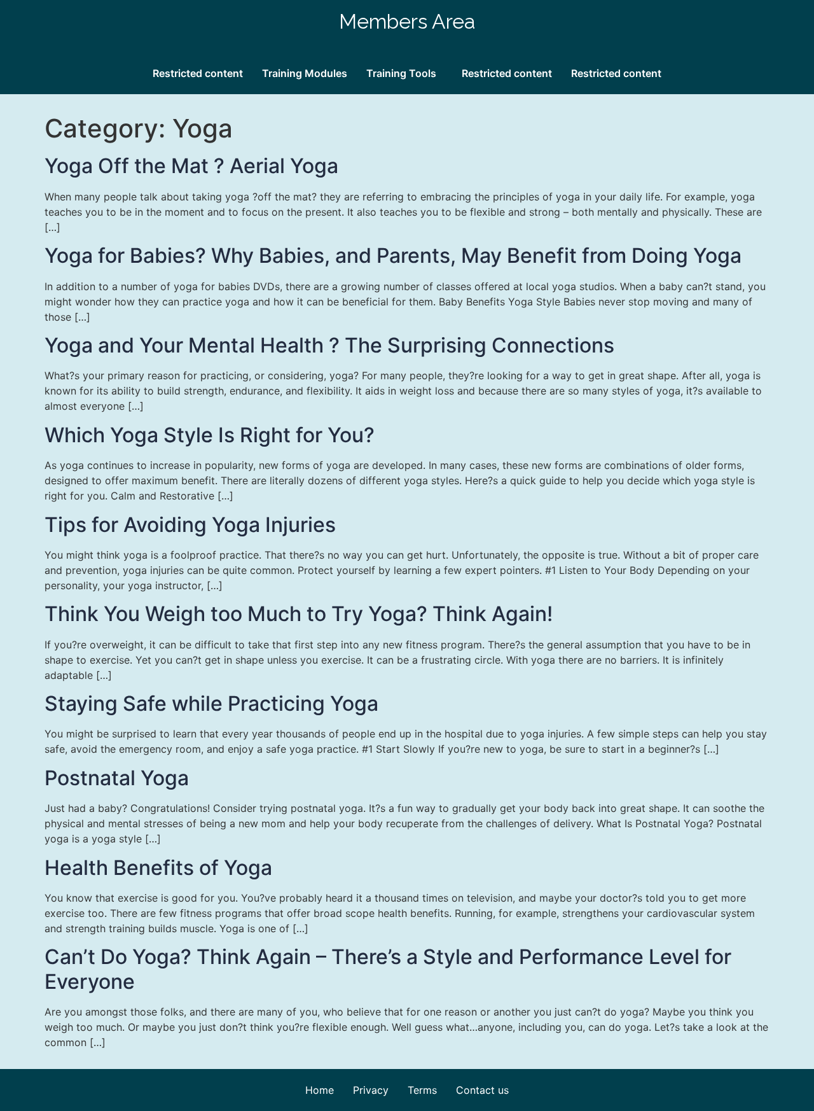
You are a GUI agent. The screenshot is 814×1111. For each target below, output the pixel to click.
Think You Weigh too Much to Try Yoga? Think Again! (299, 613)
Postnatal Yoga (117, 777)
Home (319, 1090)
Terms (422, 1090)
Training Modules (304, 73)
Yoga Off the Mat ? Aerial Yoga (191, 165)
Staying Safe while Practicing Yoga (211, 703)
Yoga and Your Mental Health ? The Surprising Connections (329, 345)
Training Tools (401, 73)
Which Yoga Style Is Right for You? (210, 435)
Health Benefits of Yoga (158, 867)
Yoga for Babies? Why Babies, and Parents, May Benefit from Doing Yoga (393, 255)
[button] (404, 73)
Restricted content (198, 73)
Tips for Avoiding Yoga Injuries (190, 524)
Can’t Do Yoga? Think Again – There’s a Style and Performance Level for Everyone (388, 968)
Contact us (482, 1090)
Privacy (371, 1090)
